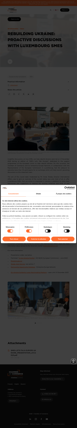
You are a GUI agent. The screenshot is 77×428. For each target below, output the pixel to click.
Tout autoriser (63, 239)
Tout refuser (14, 239)
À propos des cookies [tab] (63, 193)
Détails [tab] (38, 193)
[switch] (29, 231)
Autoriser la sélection (38, 239)
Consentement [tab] (13, 193)
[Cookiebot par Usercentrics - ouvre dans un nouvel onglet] (66, 187)
